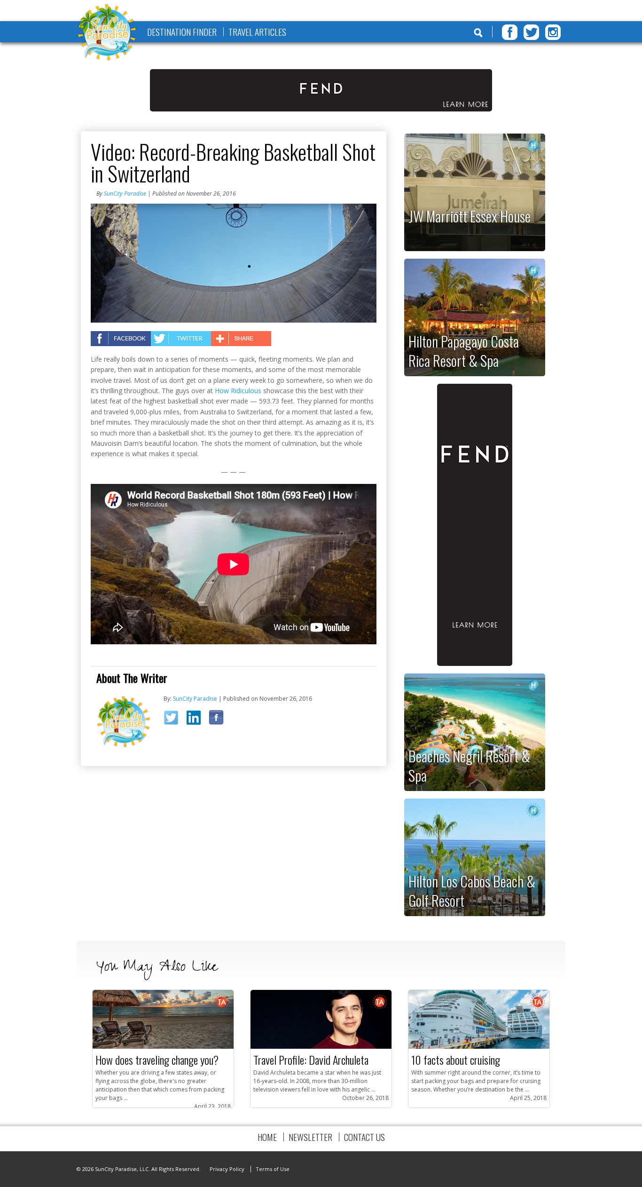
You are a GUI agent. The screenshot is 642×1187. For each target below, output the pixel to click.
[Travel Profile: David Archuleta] (321, 1047)
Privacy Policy (227, 1168)
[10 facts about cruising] (478, 1047)
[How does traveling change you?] (163, 1047)
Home (267, 1137)
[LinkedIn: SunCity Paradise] (196, 719)
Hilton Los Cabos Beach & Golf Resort (471, 890)
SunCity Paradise (125, 194)
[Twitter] (531, 32)
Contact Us (364, 1137)
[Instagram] (553, 32)
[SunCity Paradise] (107, 33)
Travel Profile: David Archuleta (310, 1059)
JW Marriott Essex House (469, 216)
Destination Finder (182, 32)
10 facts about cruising (455, 1059)
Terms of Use (273, 1168)
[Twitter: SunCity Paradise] (174, 720)
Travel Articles (257, 32)
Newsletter (310, 1137)
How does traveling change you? (157, 1059)
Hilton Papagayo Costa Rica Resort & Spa (463, 350)
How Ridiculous (238, 390)
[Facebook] (509, 32)
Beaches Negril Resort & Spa (469, 765)
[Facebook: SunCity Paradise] (219, 719)
